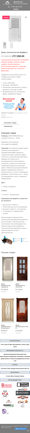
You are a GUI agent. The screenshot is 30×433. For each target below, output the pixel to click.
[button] (15, 9)
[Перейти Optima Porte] (7, 385)
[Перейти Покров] (23, 405)
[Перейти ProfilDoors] (23, 384)
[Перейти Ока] (23, 401)
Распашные (20, 356)
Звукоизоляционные (10, 354)
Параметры (8, 126)
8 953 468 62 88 (16, 7)
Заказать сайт (7, 427)
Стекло (8, 376)
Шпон (12, 376)
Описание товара (10, 123)
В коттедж (4, 344)
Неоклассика (20, 368)
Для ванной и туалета (19, 344)
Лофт (8, 368)
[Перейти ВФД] (23, 397)
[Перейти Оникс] (9, 405)
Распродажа (18, 113)
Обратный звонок (21, 428)
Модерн (13, 368)
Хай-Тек (26, 368)
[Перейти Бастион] (23, 393)
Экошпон (17, 376)
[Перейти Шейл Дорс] (5, 411)
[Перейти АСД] (5, 394)
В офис (10, 344)
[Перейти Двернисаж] (9, 401)
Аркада (3, 333)
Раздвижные (12, 356)
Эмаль (22, 376)
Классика (9, 117)
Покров (3, 291)
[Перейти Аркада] (23, 389)
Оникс (18, 291)
